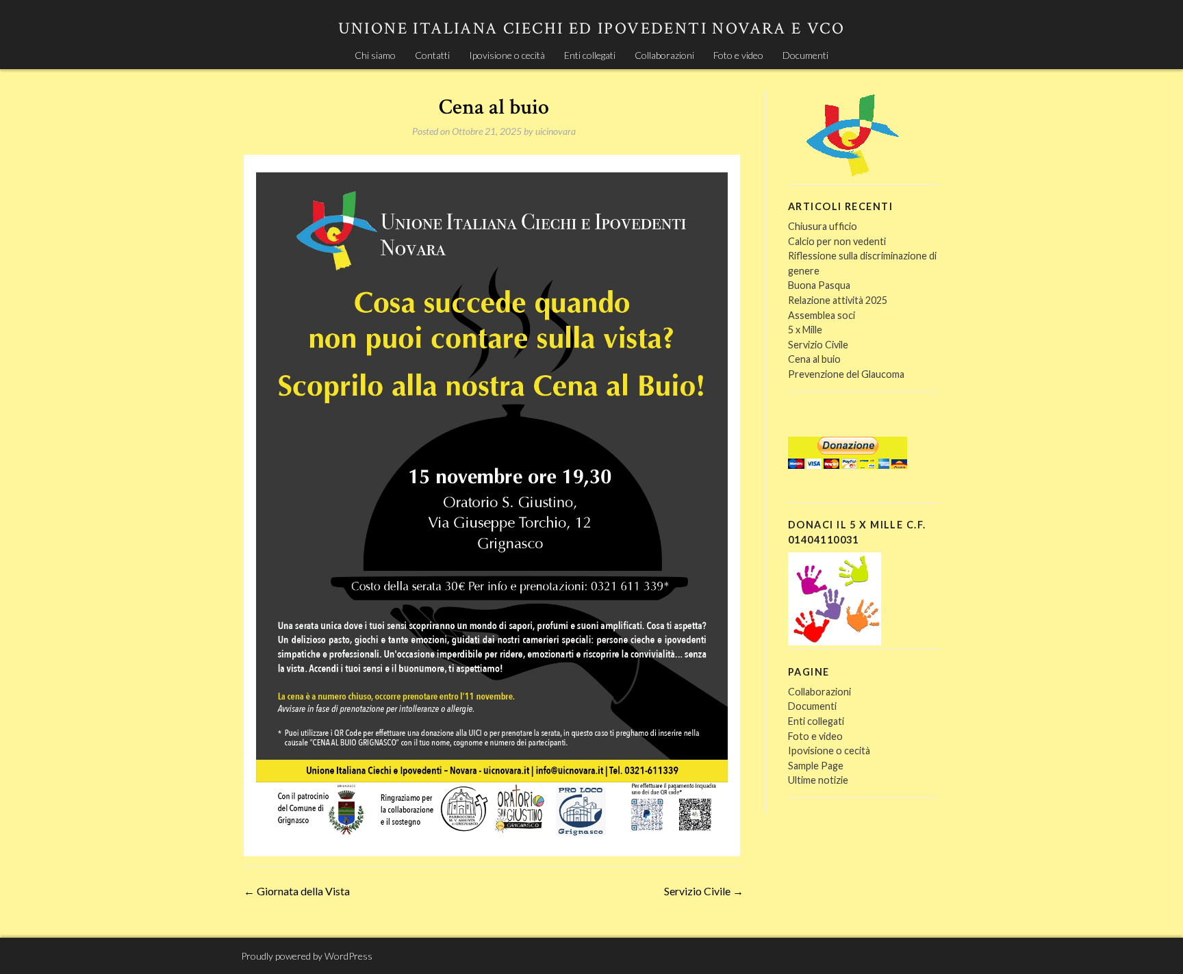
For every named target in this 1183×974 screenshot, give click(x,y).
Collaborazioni (664, 55)
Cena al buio (814, 359)
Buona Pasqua (819, 285)
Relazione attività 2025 (837, 300)
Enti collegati (589, 55)
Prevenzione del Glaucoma (846, 374)
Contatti (432, 55)
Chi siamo (375, 55)
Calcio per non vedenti (837, 241)
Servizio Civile (703, 890)
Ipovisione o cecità (507, 55)
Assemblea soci (821, 315)
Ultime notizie (818, 780)
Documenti (805, 55)
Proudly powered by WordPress (306, 956)
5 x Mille (805, 329)
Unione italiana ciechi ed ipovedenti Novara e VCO (591, 28)
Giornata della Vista (297, 890)
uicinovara (555, 131)
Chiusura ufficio (822, 226)
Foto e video (738, 55)
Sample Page (815, 765)
